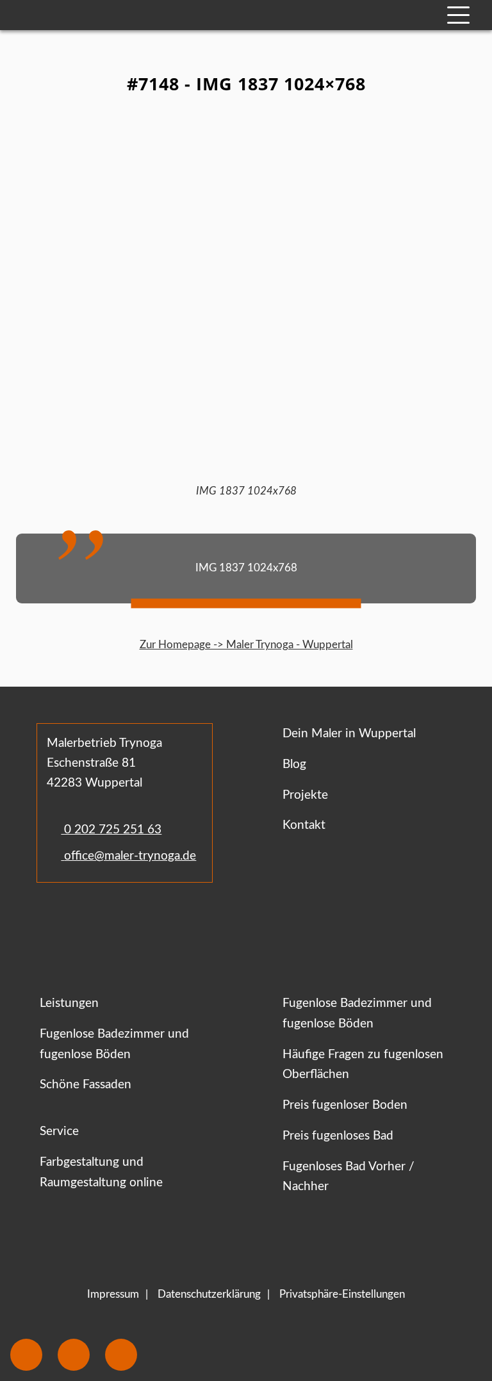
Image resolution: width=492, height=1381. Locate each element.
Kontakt (304, 825)
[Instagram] (86, 920)
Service (59, 1131)
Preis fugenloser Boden (345, 1105)
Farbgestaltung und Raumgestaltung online (101, 1172)
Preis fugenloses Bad (338, 1136)
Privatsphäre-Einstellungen (342, 1294)
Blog (294, 764)
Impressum (113, 1294)
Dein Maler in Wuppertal (349, 734)
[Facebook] (50, 920)
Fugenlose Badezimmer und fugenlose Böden (114, 1044)
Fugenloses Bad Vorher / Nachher (348, 1177)
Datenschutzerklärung (209, 1294)
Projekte (305, 795)
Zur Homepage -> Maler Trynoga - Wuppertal (246, 644)
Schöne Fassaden (85, 1085)
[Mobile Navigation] (458, 15)
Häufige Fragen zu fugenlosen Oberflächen (363, 1065)
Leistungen (69, 1003)
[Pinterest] (113, 920)
